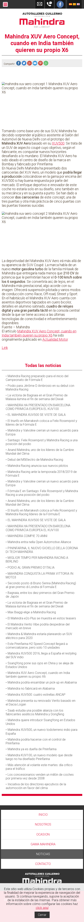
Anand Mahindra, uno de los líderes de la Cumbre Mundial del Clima (40, 451)
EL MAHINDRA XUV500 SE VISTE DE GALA (37, 415)
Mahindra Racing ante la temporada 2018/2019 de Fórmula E (41, 473)
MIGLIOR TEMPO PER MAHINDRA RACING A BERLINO (37, 559)
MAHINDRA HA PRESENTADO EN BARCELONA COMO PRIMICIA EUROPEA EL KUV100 (38, 407)
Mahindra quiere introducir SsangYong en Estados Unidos (40, 722)
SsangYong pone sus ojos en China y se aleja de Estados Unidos (39, 665)
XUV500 (58, 143)
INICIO (43, 814)
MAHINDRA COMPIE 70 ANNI (27, 536)
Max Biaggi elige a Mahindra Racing (32, 612)
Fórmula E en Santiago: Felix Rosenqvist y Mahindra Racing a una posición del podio (42, 493)
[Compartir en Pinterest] (41, 63)
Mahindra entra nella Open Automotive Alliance (39, 542)
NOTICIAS (43, 854)
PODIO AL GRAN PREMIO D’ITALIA (31, 567)
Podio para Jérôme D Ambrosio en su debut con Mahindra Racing (40, 387)
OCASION (43, 834)
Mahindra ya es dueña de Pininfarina (32, 749)
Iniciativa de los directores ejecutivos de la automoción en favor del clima (36, 786)
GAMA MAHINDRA (43, 844)
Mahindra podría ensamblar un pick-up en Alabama (42, 682)
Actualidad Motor (55, 339)
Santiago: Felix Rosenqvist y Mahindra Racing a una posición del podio (42, 442)
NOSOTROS (43, 824)
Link (5, 348)
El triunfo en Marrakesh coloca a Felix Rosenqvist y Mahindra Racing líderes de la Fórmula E (41, 512)
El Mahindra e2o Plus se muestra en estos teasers (42, 618)
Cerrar (42, 915)
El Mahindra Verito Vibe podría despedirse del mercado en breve (38, 626)
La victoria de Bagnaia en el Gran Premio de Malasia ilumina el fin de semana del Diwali (37, 397)
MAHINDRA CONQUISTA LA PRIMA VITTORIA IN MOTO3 (39, 575)
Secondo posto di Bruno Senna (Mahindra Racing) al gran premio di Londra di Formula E (41, 585)
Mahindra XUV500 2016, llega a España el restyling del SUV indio (41, 655)
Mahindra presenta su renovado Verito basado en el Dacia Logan (40, 702)
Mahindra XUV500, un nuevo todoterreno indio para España (41, 731)
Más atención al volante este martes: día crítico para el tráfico (39, 767)
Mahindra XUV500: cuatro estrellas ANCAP (36, 694)
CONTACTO (43, 864)
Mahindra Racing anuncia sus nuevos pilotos (38, 466)
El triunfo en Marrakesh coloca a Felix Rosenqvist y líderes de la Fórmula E (41, 422)
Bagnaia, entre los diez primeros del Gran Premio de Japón (40, 594)
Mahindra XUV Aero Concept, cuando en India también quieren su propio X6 (39, 333)
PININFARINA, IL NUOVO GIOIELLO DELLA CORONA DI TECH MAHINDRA (42, 550)
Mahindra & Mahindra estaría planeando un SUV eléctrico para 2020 (39, 636)
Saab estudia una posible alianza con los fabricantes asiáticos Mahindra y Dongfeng (35, 712)
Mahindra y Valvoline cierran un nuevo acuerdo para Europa (42, 432)
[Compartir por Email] (35, 63)
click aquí (42, 908)
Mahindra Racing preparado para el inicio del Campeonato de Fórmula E (37, 378)
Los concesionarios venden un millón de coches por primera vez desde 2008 (40, 776)
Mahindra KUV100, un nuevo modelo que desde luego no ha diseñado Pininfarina (39, 757)
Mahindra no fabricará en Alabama (31, 688)
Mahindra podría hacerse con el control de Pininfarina (36, 741)
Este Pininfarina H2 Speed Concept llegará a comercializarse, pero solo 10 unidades (37, 645)
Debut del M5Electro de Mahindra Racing (35, 459)
